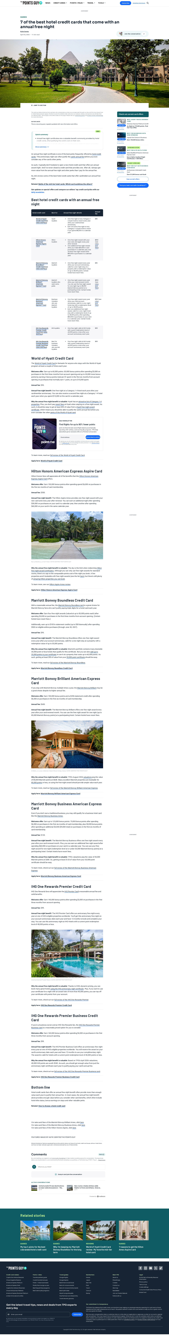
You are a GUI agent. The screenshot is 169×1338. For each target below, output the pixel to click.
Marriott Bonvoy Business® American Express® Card (42, 302)
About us (115, 1277)
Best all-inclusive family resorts (68, 1288)
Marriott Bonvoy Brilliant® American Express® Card (42, 283)
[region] (68, 1180)
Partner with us (117, 1296)
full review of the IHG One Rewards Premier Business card (77, 1071)
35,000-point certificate (76, 657)
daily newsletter (37, 192)
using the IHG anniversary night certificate (67, 989)
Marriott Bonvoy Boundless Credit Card (56, 668)
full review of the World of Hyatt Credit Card (67, 455)
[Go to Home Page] (31, 2)
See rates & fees (120, 129)
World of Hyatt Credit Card (41, 220)
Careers (115, 1283)
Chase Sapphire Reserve (13, 1280)
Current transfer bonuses (40, 1280)
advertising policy (80, 115)
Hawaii (88, 1277)
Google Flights (63, 1277)
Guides (23, 17)
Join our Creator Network (120, 1293)
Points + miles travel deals (40, 1283)
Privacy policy (143, 1282)
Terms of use (143, 1284)
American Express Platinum (14, 1283)
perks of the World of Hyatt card (63, 412)
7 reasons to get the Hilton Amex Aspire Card (131, 1248)
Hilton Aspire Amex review (59, 584)
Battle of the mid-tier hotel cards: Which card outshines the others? (65, 184)
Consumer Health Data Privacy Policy (150, 1290)
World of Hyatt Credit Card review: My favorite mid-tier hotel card (99, 1250)
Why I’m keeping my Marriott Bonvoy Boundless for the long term (67, 1250)
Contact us (116, 1285)
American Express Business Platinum (17, 1293)
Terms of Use (65, 443)
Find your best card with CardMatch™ (133, 185)
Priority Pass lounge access (41, 1285)
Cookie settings (143, 1287)
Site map (115, 1288)
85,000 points (36, 783)
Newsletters (116, 1290)
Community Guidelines (58, 1158)
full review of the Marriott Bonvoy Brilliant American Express (74, 788)
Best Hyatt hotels (64, 1290)
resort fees (59, 404)
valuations (87, 777)
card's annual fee (77, 157)
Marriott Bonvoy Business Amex (50, 816)
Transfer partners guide (40, 1277)
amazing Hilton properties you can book (49, 579)
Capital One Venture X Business (15, 1288)
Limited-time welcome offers (14, 1296)
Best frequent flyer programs (41, 1288)
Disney (88, 1293)
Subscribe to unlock (93, 437)
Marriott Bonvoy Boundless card (71, 605)
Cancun (88, 1290)
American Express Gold (13, 1285)
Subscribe (125, 3)
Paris (87, 1285)
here (82, 576)
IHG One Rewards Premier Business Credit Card (42, 343)
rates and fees (41, 223)
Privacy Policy (95, 443)
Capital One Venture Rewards (15, 1277)
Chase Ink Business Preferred (14, 1290)
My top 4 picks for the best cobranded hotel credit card (33, 1248)
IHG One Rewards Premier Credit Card (42, 330)
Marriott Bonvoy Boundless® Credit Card (42, 265)
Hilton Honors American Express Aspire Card (41, 243)
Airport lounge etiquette (66, 1293)
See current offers (133, 179)
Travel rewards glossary (66, 1298)
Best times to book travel (66, 1283)
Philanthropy (116, 1280)
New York (88, 1283)
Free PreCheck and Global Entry (68, 1296)
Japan (88, 1280)
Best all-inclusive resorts (66, 1285)
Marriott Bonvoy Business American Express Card (61, 876)
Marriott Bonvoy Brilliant (86, 688)
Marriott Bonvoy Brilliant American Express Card (60, 794)
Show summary (40, 147)
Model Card (142, 1292)
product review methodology (95, 115)
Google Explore (63, 1280)
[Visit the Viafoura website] (101, 1196)
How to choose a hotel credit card (51, 1106)
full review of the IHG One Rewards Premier (71, 1000)
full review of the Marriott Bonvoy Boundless (67, 663)
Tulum (88, 1288)
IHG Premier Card (71, 891)
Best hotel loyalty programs (41, 1290)
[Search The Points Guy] (148, 3)
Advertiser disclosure (139, 3)
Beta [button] (100, 1155)
